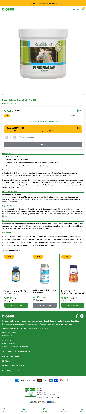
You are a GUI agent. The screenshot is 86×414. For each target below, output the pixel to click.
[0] (82, 9)
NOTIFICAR (44, 144)
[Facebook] (77, 316)
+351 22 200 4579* (9, 343)
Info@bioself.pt (7, 340)
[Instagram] (82, 316)
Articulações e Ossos (9, 103)
